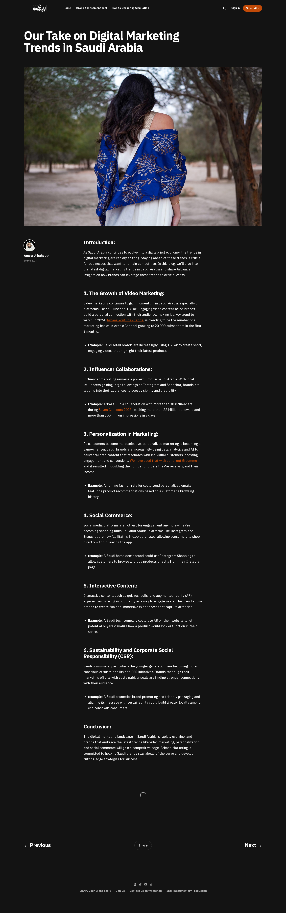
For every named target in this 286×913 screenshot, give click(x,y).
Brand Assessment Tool (91, 8)
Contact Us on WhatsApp (145, 891)
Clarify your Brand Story (95, 891)
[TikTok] (140, 884)
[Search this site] (224, 8)
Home (67, 8)
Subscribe (252, 8)
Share (143, 845)
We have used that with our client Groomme (163, 460)
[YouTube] (145, 884)
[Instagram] (151, 884)
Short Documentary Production (187, 891)
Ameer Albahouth (36, 255)
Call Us (120, 891)
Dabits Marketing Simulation (130, 8)
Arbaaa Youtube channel (125, 320)
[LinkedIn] (135, 884)
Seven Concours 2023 (115, 409)
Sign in (235, 8)
